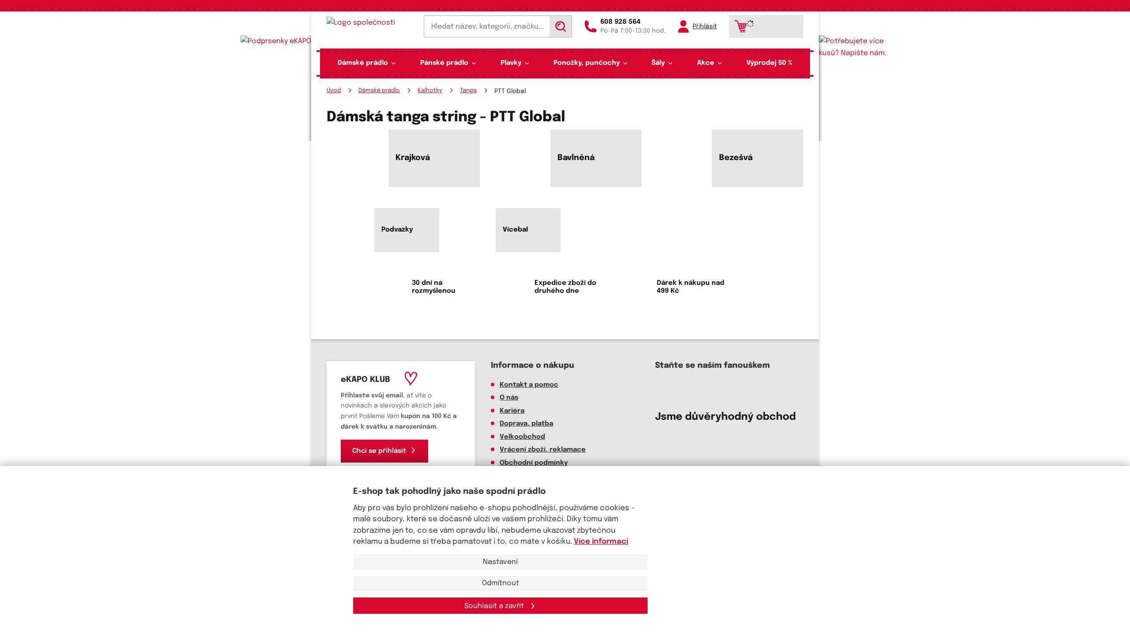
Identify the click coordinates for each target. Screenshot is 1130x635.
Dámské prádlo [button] (363, 63)
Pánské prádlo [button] (444, 63)
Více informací (601, 541)
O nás (509, 397)
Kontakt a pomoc (529, 384)
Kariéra (512, 411)
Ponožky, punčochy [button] (587, 63)
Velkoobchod (522, 437)
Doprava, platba (526, 423)
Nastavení (500, 562)
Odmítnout (500, 583)
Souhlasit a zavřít (495, 606)
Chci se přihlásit (379, 451)
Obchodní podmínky (534, 463)
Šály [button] (658, 63)
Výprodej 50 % (769, 63)
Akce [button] (705, 63)
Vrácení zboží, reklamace (543, 449)
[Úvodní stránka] (369, 23)
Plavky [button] (511, 63)
